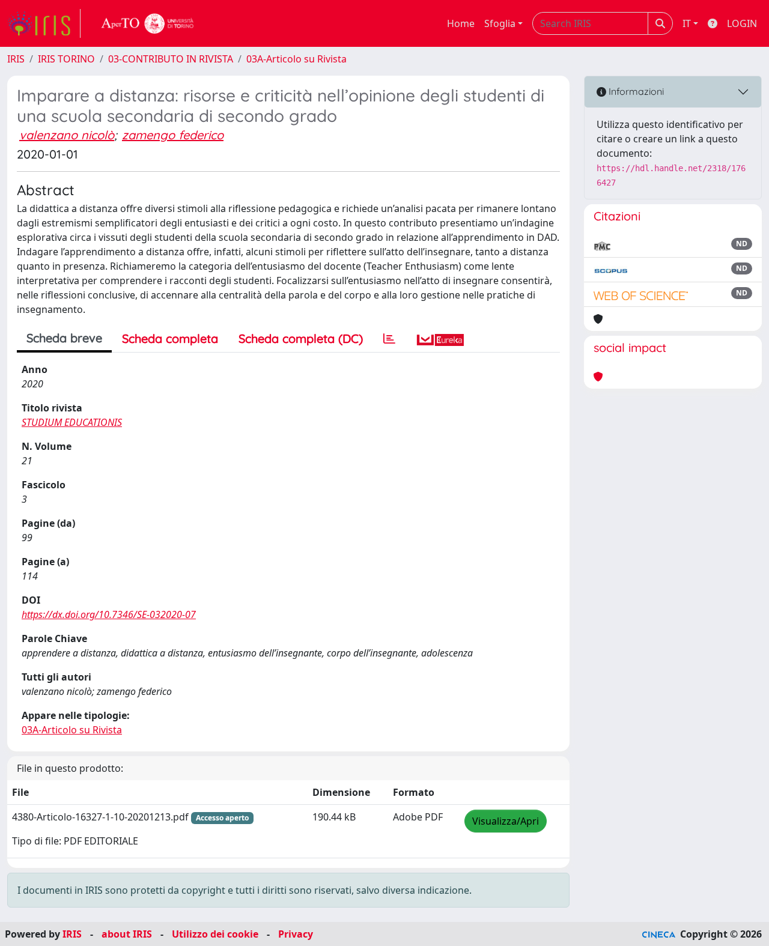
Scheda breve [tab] (64, 337)
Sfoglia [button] (499, 23)
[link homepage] (44, 23)
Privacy (295, 934)
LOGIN (742, 23)
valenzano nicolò (66, 134)
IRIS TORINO (66, 58)
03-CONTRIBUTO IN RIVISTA (170, 58)
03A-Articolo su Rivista (296, 58)
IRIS (16, 58)
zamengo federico (172, 134)
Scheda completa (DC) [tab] (301, 338)
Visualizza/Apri (505, 821)
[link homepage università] (147, 23)
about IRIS (127, 934)
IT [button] (686, 23)
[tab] (389, 338)
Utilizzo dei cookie (215, 934)
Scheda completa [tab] (170, 338)
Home (461, 23)
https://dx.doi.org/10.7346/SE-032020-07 (109, 614)
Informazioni (635, 91)
